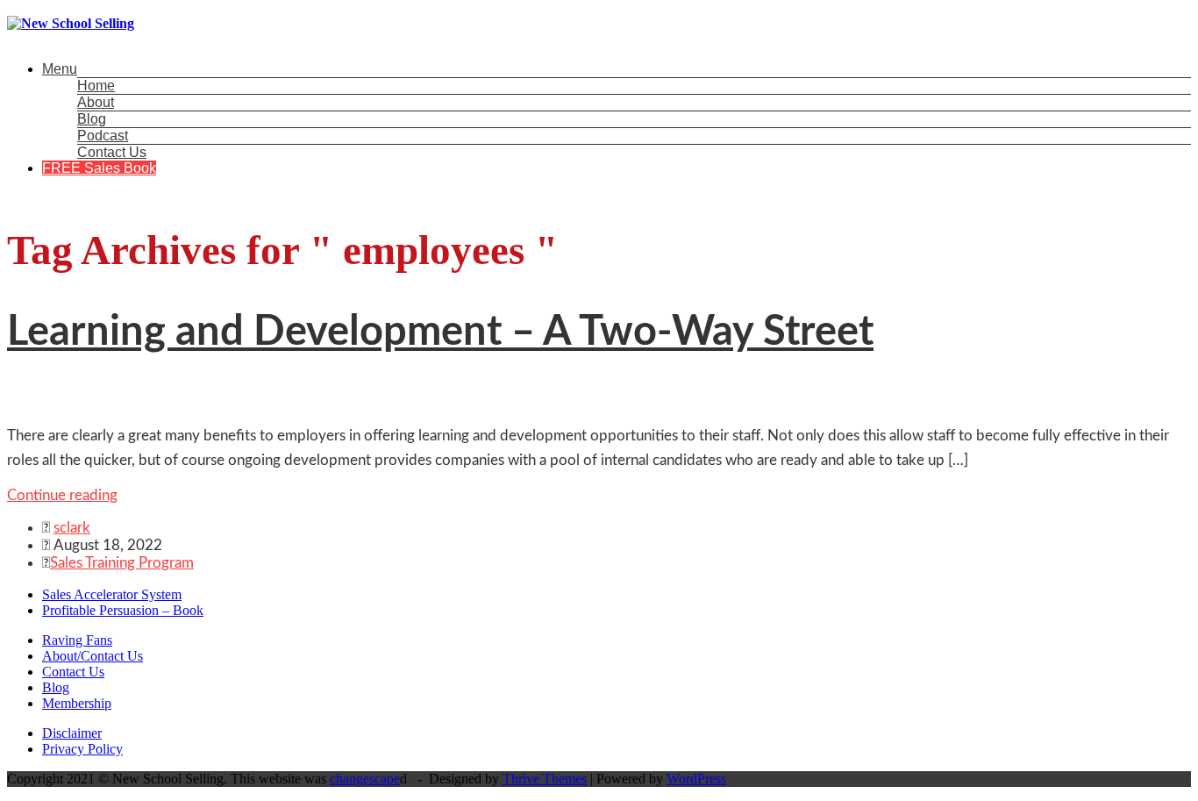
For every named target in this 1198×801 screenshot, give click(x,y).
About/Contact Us (92, 655)
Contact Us (111, 152)
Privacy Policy (82, 748)
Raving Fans (77, 640)
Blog (91, 118)
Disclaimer (72, 733)
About (95, 102)
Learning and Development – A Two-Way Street (440, 332)
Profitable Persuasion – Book (122, 610)
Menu (59, 68)
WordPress (696, 778)
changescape (365, 778)
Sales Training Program (122, 562)
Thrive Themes (545, 778)
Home (96, 85)
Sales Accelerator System (112, 594)
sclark (71, 527)
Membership (76, 703)
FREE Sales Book (99, 168)
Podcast (102, 135)
